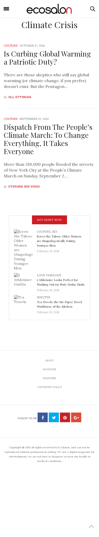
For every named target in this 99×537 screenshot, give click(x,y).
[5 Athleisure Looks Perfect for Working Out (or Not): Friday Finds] (25, 281)
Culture (11, 45)
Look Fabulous (49, 275)
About (49, 360)
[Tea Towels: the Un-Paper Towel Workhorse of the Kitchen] (25, 303)
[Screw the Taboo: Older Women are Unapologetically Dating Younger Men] (25, 249)
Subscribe (49, 378)
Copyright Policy (49, 387)
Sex (54, 231)
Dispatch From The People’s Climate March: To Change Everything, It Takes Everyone (48, 139)
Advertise (49, 369)
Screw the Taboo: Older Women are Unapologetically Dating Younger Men (59, 240)
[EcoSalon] (49, 9)
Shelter (43, 297)
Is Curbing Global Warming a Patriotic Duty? (47, 57)
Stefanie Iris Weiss (24, 186)
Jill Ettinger (19, 97)
